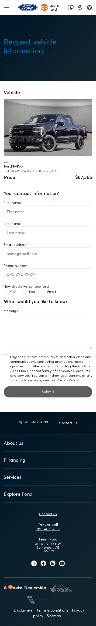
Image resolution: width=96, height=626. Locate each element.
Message (11, 311)
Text (31, 292)
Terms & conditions (52, 610)
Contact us (48, 514)
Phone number (16, 265)
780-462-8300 (48, 529)
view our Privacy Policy (60, 380)
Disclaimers (23, 610)
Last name (13, 224)
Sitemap (54, 615)
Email (51, 292)
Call (13, 292)
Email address (16, 244)
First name (13, 203)
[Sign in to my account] (89, 7)
